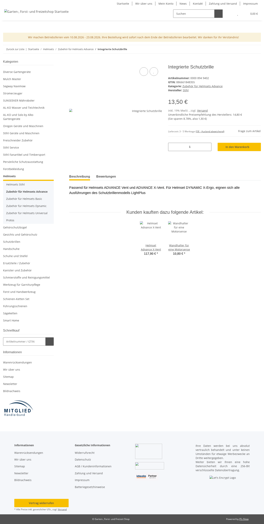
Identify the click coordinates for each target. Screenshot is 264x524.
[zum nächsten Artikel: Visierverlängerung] (257, 49)
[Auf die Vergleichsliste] (144, 71)
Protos (10, 220)
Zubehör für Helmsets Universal (27, 213)
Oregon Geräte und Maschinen (23, 126)
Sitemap (8, 377)
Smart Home (11, 320)
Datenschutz (83, 459)
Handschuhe (11, 249)
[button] (230, 13)
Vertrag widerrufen (41, 503)
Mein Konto (165, 3)
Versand (202, 110)
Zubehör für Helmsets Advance (202, 86)
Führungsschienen (15, 306)
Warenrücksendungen (17, 362)
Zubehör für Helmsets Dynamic (26, 206)
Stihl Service (11, 147)
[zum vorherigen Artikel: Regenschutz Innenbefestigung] (248, 49)
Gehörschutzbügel (15, 227)
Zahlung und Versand (223, 3)
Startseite (123, 3)
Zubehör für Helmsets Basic (24, 199)
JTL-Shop (244, 519)
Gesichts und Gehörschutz (20, 234)
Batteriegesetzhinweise (90, 487)
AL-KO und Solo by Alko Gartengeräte (18, 117)
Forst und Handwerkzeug (19, 292)
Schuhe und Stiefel (15, 256)
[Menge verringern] (172, 147)
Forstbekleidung (13, 169)
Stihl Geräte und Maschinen (21, 133)
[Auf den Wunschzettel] (154, 71)
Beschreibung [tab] (79, 176)
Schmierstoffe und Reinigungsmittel (26, 277)
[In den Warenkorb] (72, 62)
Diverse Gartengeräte (17, 72)
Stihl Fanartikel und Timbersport (24, 154)
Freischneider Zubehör (18, 140)
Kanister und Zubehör (17, 270)
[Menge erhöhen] (207, 147)
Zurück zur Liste (15, 49)
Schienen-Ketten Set (16, 299)
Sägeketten (10, 313)
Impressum (250, 3)
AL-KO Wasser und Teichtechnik (23, 107)
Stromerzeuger (12, 93)
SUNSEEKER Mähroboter (19, 100)
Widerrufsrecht (85, 453)
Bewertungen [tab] (106, 176)
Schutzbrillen (11, 242)
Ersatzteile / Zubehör (16, 263)
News (183, 3)
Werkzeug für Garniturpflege (21, 284)
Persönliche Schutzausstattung (23, 162)
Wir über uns (143, 3)
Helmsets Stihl (15, 184)
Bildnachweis (11, 391)
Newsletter (10, 384)
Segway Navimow (14, 86)
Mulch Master (12, 79)
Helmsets (9, 176)
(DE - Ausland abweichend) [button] (210, 131)
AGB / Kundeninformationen (93, 466)
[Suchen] (218, 13)
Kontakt (198, 3)
